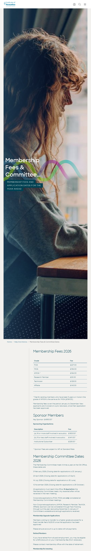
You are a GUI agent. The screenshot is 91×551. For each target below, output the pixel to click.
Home (9, 342)
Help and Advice (20, 342)
